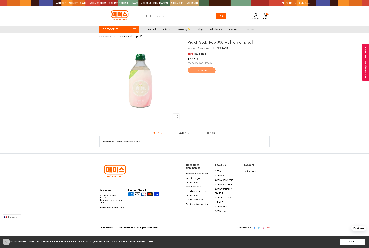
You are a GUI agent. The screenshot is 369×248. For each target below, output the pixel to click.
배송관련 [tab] (211, 133)
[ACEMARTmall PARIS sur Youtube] (290, 3)
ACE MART (220, 175)
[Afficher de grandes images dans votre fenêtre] (176, 117)
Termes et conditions (197, 173)
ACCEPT (352, 241)
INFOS (218, 171)
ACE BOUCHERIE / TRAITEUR (154, 3)
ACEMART (61, 3)
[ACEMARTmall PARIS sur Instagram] (287, 3)
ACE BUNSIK (192, 3)
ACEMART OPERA (97, 3)
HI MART (219, 202)
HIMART (134, 3)
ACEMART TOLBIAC (118, 3)
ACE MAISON (177, 3)
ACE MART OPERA (223, 184)
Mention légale (194, 178)
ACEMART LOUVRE (77, 3)
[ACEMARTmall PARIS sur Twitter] (283, 3)
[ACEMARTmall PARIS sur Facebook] (280, 3)
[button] (119, 29)
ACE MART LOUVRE (224, 180)
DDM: (191, 54)
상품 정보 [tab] (158, 133)
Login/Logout (250, 171)
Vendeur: (193, 48)
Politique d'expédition (197, 204)
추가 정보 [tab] (184, 133)
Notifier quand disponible (365, 62)
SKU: (219, 48)
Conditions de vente (197, 191)
